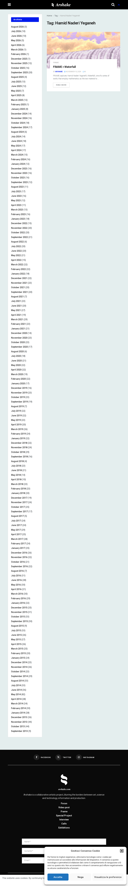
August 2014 (17, 680)
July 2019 (16, 411)
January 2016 (18, 603)
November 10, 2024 (73, 71)
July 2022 (16, 246)
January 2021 (18, 328)
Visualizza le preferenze (108, 877)
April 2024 (16, 150)
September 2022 (19, 237)
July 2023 (16, 191)
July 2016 (16, 575)
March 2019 (17, 429)
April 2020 (16, 369)
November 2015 (19, 612)
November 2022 (19, 228)
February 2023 (18, 214)
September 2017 (19, 511)
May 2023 (16, 200)
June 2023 (16, 196)
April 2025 (16, 95)
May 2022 (16, 255)
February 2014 (18, 708)
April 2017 (16, 534)
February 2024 (18, 159)
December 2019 (19, 388)
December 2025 (19, 59)
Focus (64, 803)
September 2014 (19, 676)
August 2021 (17, 296)
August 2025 (17, 77)
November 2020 (19, 338)
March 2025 (17, 100)
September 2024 (19, 127)
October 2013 (18, 726)
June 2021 (16, 306)
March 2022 (17, 264)
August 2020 (17, 351)
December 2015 (19, 607)
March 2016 (17, 594)
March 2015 (17, 648)
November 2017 (19, 502)
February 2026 (18, 54)
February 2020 (18, 379)
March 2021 (17, 319)
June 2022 (16, 251)
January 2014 (18, 713)
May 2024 (16, 145)
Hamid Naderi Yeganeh (70, 16)
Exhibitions (64, 827)
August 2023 (17, 187)
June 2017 (16, 525)
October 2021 (18, 287)
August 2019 (17, 406)
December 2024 (19, 113)
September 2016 (19, 566)
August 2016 (17, 571)
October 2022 (18, 232)
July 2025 (16, 81)
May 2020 (16, 365)
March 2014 (17, 703)
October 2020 (18, 342)
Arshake (59, 71)
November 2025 (19, 63)
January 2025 (18, 109)
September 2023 (19, 182)
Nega (81, 877)
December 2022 (19, 223)
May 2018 (16, 475)
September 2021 (19, 292)
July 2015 (16, 630)
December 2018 (19, 443)
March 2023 (17, 209)
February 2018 (18, 488)
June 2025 (16, 86)
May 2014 (16, 694)
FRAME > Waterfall (64, 66)
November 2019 (19, 392)
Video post (64, 807)
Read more (61, 85)
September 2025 (19, 72)
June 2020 (16, 360)
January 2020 (18, 383)
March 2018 (17, 484)
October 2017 (18, 507)
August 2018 (17, 461)
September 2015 (19, 621)
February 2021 (18, 324)
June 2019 (16, 415)
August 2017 (17, 516)
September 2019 (19, 401)
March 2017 (17, 539)
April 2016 (16, 589)
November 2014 (19, 667)
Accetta (58, 877)
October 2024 (18, 123)
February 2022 (18, 269)
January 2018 (18, 493)
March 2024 (17, 154)
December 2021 (19, 278)
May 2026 (16, 40)
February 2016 (18, 598)
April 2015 (16, 644)
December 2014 (19, 662)
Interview (64, 819)
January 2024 (18, 164)
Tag (56, 16)
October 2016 (18, 562)
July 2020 (16, 356)
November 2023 (19, 173)
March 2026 (17, 49)
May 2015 (16, 639)
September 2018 (19, 456)
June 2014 (16, 690)
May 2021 (16, 310)
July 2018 (16, 466)
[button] (121, 850)
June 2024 (16, 141)
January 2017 (18, 548)
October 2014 (18, 671)
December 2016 (19, 552)
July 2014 (16, 685)
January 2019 (18, 438)
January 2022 (18, 273)
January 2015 (18, 658)
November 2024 (19, 118)
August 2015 (17, 626)
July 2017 (16, 520)
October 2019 (18, 397)
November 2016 (19, 557)
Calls (64, 823)
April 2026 (16, 45)
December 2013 (19, 717)
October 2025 (18, 68)
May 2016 (16, 585)
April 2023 (16, 205)
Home (49, 16)
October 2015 (18, 616)
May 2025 (16, 91)
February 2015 (18, 653)
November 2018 (19, 447)
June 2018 (16, 470)
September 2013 (19, 731)
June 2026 (16, 36)
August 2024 (17, 132)
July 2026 (16, 31)
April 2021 (16, 315)
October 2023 (18, 177)
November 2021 (19, 283)
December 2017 (19, 498)
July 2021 (16, 301)
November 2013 (19, 722)
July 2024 (16, 136)
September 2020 (19, 347)
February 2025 (18, 104)
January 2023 (18, 219)
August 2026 (17, 27)
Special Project (64, 815)
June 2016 (16, 580)
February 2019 (18, 434)
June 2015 (16, 635)
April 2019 (16, 424)
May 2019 (16, 420)
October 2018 (18, 452)
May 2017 (16, 530)
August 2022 (17, 241)
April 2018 (16, 479)
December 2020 (19, 333)
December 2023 (19, 168)
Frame (56, 62)
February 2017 (18, 543)
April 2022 (16, 260)
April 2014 (16, 699)
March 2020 (17, 374)
